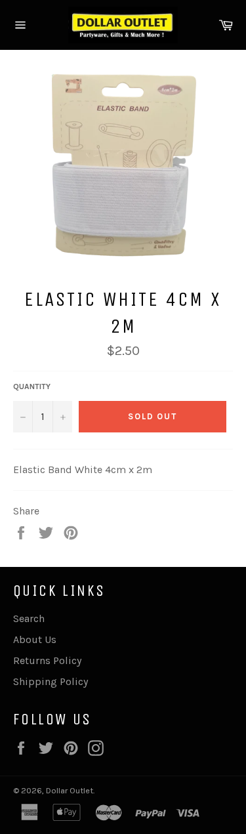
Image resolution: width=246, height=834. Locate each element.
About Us (34, 639)
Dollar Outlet (69, 790)
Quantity (32, 386)
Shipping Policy (50, 681)
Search (29, 618)
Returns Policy (47, 660)
